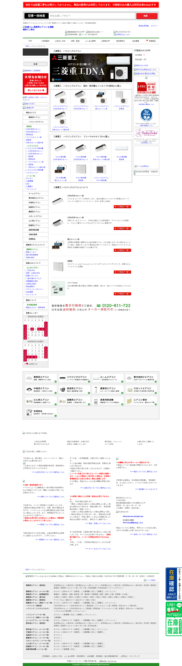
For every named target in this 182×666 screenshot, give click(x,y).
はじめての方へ (32, 268)
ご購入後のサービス (33, 278)
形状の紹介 (29, 257)
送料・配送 (75, 41)
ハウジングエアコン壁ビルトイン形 (101, 107)
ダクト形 (82, 588)
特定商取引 (120, 41)
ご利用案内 (45, 41)
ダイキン (28, 178)
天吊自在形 (102, 588)
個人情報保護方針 (111, 656)
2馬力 (71, 597)
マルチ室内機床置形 (81, 179)
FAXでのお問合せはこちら (133, 523)
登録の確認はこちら (146, 125)
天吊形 (146, 585)
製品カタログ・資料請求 (34, 307)
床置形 (27, 140)
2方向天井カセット (32, 132)
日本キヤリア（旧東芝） (71, 591)
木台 (93, 600)
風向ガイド (70, 600)
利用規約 (99, 656)
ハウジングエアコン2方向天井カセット (81, 107)
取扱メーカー (30, 252)
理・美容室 (85, 594)
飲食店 (76, 594)
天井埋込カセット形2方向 (111, 585)
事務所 (56, 594)
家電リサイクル (31, 276)
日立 (27, 184)
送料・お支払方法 (32, 273)
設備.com (90, 664)
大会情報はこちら (146, 142)
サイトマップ (30, 295)
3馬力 (92, 597)
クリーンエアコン (115, 588)
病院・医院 (104, 594)
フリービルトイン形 (33, 137)
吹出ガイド (80, 600)
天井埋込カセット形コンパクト (87, 585)
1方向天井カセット (32, 129)
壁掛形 (28, 156)
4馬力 (98, 597)
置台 (88, 600)
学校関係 (94, 594)
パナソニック (30, 189)
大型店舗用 (92, 588)
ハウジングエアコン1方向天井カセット (60, 107)
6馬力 (110, 597)
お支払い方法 (60, 41)
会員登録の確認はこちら (146, 104)
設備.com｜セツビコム (108, 661)
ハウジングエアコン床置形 (121, 107)
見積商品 (152, 41)
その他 (124, 594)
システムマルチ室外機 (33, 170)
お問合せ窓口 (30, 284)
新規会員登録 (144, 26)
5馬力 (104, 597)
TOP (30, 41)
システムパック (31, 173)
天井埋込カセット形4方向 (64, 585)
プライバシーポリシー (33, 289)
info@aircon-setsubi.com (133, 516)
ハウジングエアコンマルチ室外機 (101, 179)
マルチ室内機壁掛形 (121, 158)
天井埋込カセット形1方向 (132, 585)
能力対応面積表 (31, 255)
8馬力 (116, 597)
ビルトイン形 (72, 588)
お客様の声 (105, 41)
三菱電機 (28, 181)
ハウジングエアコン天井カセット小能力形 (60, 128)
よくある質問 (90, 41)
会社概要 (135, 41)
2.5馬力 (85, 597)
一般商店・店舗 (67, 594)
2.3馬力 (78, 597)
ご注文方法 (29, 270)
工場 (111, 594)
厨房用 (63, 588)
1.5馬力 (57, 597)
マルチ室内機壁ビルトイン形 (61, 179)
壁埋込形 (28, 135)
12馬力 (130, 597)
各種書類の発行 (31, 281)
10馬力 (123, 597)
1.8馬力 (64, 597)
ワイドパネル (59, 600)
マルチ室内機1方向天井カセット (60, 158)
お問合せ (124, 656)
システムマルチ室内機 (33, 148)
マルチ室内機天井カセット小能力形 (101, 158)
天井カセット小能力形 (33, 143)
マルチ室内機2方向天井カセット (81, 158)
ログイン (154, 26)
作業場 (117, 594)
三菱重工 (28, 186)
